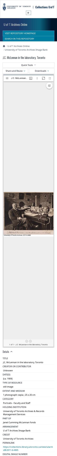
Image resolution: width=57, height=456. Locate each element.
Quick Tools (27, 65)
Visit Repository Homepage (20, 33)
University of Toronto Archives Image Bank (26, 49)
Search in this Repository (19, 38)
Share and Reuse (14, 70)
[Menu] (28, 13)
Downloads (40, 70)
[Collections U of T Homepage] (4, 46)
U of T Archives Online (18, 46)
